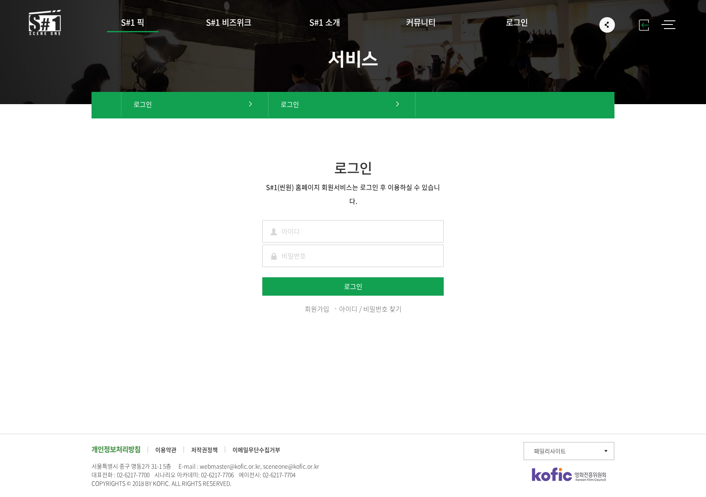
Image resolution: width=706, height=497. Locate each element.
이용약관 (165, 450)
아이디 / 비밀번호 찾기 (370, 309)
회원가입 (317, 309)
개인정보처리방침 (116, 449)
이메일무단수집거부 (256, 450)
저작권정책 (204, 450)
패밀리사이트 (550, 451)
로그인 (517, 22)
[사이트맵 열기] (668, 24)
